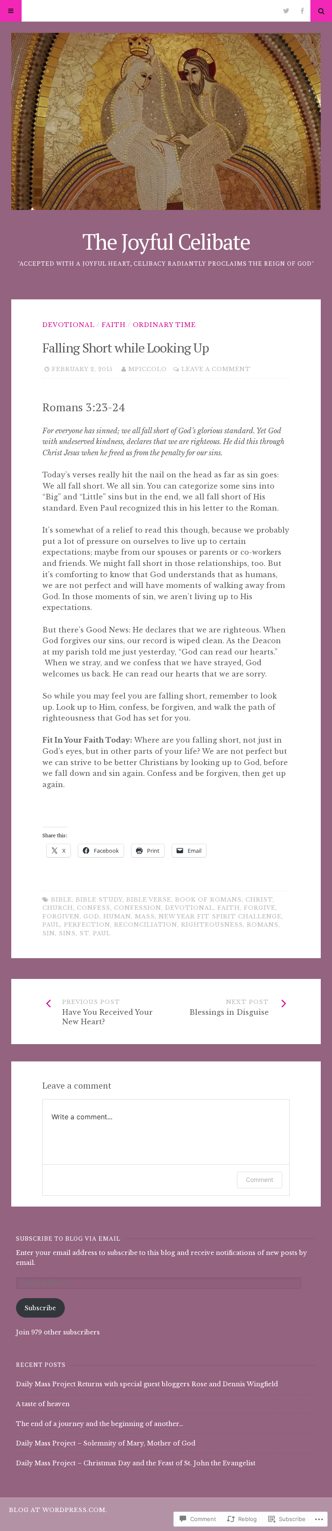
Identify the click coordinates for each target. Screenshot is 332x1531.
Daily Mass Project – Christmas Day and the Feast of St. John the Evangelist (135, 1463)
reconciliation (145, 924)
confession (137, 908)
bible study (99, 899)
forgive (259, 908)
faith (114, 325)
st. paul (95, 933)
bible (61, 899)
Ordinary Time (164, 325)
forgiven (61, 916)
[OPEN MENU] (11, 11)
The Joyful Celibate (166, 241)
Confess (93, 908)
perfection (87, 924)
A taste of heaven (43, 1404)
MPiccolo (147, 369)
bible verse (148, 899)
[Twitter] (286, 11)
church (57, 908)
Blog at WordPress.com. (58, 1510)
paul (51, 924)
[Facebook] (302, 11)
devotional (189, 908)
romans (262, 924)
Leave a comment (216, 369)
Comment (259, 1179)
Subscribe (40, 1308)
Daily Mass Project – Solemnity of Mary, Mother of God (105, 1443)
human (117, 916)
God (91, 916)
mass (145, 916)
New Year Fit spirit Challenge (220, 916)
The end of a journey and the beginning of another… (99, 1424)
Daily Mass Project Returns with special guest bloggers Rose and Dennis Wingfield (147, 1384)
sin (48, 933)
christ (259, 899)
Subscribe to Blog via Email (68, 1238)
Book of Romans (208, 899)
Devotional (68, 325)
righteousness (212, 924)
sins (67, 933)
